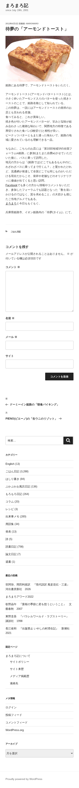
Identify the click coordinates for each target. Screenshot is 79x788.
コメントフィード (17, 722)
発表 (8, 531)
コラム (10, 501)
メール (11, 336)
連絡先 (14, 683)
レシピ (10, 509)
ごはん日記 (16, 231)
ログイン (11, 707)
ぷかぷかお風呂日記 (18, 486)
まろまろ (11, 203)
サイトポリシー (19, 661)
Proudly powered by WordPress (24, 779)
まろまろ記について (18, 655)
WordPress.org (15, 730)
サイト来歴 (17, 668)
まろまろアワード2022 (19, 596)
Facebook (11, 185)
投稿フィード (14, 714)
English (10, 463)
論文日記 (11, 554)
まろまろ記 (17, 5)
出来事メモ (12, 516)
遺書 (8, 561)
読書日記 (11, 546)
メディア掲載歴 (19, 676)
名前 (10, 318)
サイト (10, 355)
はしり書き (12, 478)
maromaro (32, 23)
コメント (13, 267)
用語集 (10, 524)
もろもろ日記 (14, 494)
